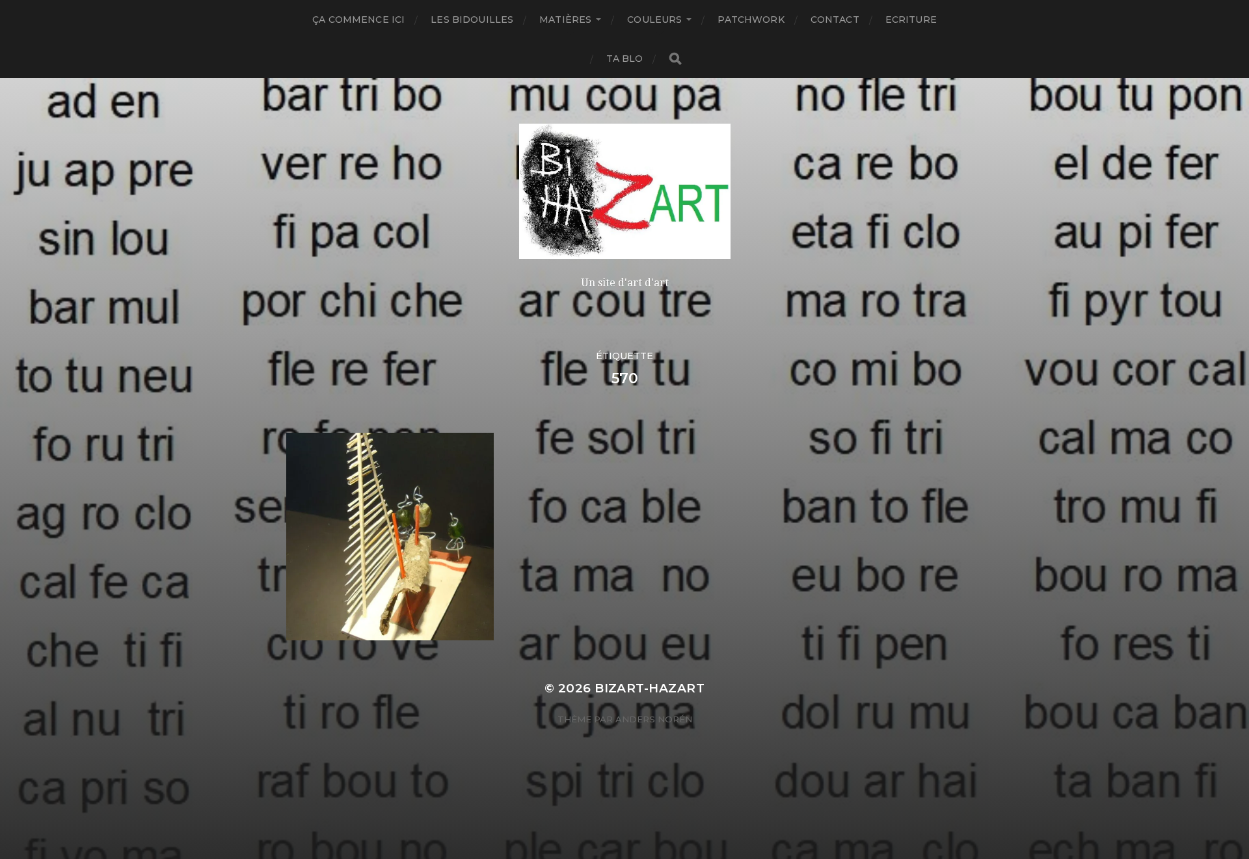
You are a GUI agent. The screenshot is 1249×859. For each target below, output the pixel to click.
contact (835, 19)
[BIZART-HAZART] (625, 191)
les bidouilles (472, 19)
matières (565, 19)
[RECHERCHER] (675, 59)
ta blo (624, 58)
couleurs (654, 19)
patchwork (751, 19)
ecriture (911, 19)
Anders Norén (653, 719)
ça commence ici (358, 19)
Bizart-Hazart (650, 688)
